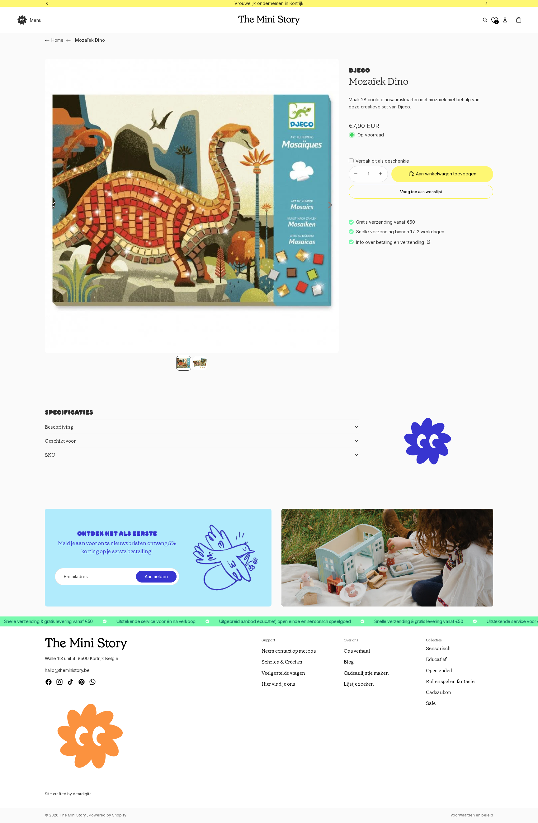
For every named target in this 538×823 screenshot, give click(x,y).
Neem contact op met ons (289, 651)
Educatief (436, 659)
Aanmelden (156, 576)
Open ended (439, 670)
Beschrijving (59, 427)
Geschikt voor (60, 441)
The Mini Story (73, 815)
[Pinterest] (81, 682)
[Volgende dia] (332, 206)
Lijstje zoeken (359, 684)
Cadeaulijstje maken (366, 673)
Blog (349, 662)
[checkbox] (379, 160)
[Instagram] (59, 682)
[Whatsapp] (92, 682)
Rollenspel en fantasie (450, 681)
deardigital (82, 794)
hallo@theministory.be (67, 670)
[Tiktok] (70, 682)
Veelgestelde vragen (283, 673)
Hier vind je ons (278, 684)
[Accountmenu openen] (505, 20)
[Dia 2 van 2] (200, 363)
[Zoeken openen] (485, 20)
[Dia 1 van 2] (184, 363)
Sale (431, 703)
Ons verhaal (357, 651)
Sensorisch (438, 648)
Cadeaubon (438, 692)
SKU (50, 455)
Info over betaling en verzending (390, 242)
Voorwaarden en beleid (472, 815)
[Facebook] (48, 682)
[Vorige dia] (52, 206)
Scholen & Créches (282, 662)
